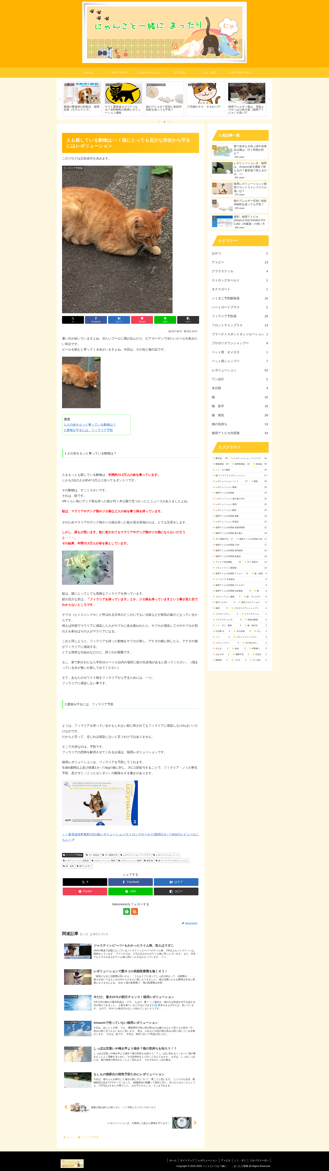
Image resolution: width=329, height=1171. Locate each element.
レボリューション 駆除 (104, 860)
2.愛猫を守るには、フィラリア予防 (88, 430)
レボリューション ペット (167, 855)
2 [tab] (164, 122)
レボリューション (207, 1160)
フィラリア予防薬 (74, 855)
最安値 (150, 860)
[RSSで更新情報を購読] (134, 911)
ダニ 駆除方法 (111, 855)
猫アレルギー (85, 866)
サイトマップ (187, 1160)
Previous (59, 99)
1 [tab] (159, 122)
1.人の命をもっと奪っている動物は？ (90, 424)
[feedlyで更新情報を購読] (126, 911)
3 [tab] (169, 122)
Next (269, 99)
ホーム (172, 1160)
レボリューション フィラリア (136, 855)
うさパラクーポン (259, 1160)
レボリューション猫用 (131, 860)
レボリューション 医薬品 (77, 860)
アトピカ (225, 1160)
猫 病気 (70, 866)
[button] (188, 320)
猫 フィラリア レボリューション (173, 860)
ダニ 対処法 (94, 855)
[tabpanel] (82, 99)
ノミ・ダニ (240, 1160)
